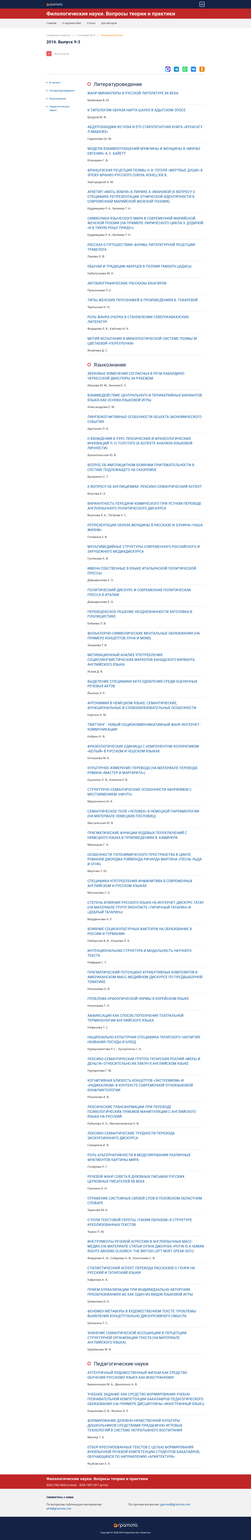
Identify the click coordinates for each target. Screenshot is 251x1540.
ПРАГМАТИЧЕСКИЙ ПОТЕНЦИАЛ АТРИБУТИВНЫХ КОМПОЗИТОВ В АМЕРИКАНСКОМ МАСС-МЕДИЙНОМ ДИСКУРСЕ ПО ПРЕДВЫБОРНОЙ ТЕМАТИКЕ (145, 977)
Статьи (91, 23)
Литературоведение (61, 90)
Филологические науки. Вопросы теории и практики (110, 14)
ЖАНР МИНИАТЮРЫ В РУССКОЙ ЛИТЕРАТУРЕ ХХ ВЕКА (132, 93)
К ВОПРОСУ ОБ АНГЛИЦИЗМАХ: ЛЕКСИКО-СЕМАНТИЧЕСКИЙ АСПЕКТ (144, 487)
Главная (51, 23)
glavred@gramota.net (175, 1504)
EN (202, 4)
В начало (55, 82)
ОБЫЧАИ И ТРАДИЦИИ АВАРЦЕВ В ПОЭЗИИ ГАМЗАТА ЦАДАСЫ (139, 266)
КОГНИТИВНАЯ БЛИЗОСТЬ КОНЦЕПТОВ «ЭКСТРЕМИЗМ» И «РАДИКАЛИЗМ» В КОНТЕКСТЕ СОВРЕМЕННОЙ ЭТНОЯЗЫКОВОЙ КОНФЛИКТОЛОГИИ (140, 1085)
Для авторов (109, 23)
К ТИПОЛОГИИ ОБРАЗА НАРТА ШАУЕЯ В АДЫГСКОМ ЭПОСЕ (136, 110)
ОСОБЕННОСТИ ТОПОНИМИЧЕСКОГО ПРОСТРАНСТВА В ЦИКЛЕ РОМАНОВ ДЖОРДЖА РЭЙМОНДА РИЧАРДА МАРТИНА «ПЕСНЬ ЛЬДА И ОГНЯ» (144, 859)
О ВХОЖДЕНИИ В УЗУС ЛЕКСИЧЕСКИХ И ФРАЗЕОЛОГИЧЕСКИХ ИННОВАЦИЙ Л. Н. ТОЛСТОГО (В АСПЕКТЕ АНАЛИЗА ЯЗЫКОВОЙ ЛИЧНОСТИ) (139, 443)
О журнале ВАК (71, 23)
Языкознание (57, 98)
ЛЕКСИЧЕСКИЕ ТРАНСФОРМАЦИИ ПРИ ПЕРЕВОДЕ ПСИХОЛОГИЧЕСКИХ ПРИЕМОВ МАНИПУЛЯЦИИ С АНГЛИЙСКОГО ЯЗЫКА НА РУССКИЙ (141, 1112)
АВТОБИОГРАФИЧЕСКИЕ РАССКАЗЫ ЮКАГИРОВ (126, 283)
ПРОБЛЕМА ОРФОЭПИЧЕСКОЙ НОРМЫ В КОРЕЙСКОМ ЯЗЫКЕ (138, 999)
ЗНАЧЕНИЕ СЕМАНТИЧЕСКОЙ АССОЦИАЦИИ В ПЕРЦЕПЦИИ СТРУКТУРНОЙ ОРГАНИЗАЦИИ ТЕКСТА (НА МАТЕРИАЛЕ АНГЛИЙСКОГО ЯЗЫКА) (136, 1338)
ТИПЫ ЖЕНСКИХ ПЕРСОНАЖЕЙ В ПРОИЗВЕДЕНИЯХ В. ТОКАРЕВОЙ (142, 300)
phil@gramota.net (58, 1508)
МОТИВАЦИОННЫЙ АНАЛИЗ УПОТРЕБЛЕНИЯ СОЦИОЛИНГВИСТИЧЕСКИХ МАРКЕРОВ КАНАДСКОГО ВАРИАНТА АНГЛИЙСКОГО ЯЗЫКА (141, 660)
